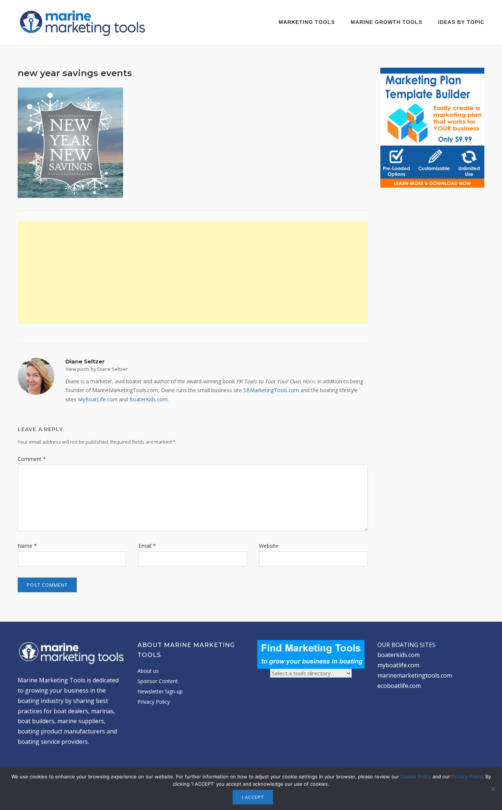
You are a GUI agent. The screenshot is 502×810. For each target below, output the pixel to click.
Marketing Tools (307, 22)
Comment (32, 458)
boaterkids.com (398, 655)
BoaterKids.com (148, 399)
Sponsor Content (157, 681)
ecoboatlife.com (399, 686)
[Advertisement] (193, 272)
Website (268, 545)
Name (27, 545)
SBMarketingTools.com (271, 390)
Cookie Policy (416, 776)
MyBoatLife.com (98, 399)
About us (148, 670)
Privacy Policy (153, 701)
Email (147, 545)
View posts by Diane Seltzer (96, 369)
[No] (492, 788)
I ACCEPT (253, 797)
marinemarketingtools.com (414, 675)
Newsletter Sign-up (160, 691)
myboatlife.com (398, 665)
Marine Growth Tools (386, 22)
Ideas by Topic (461, 22)
